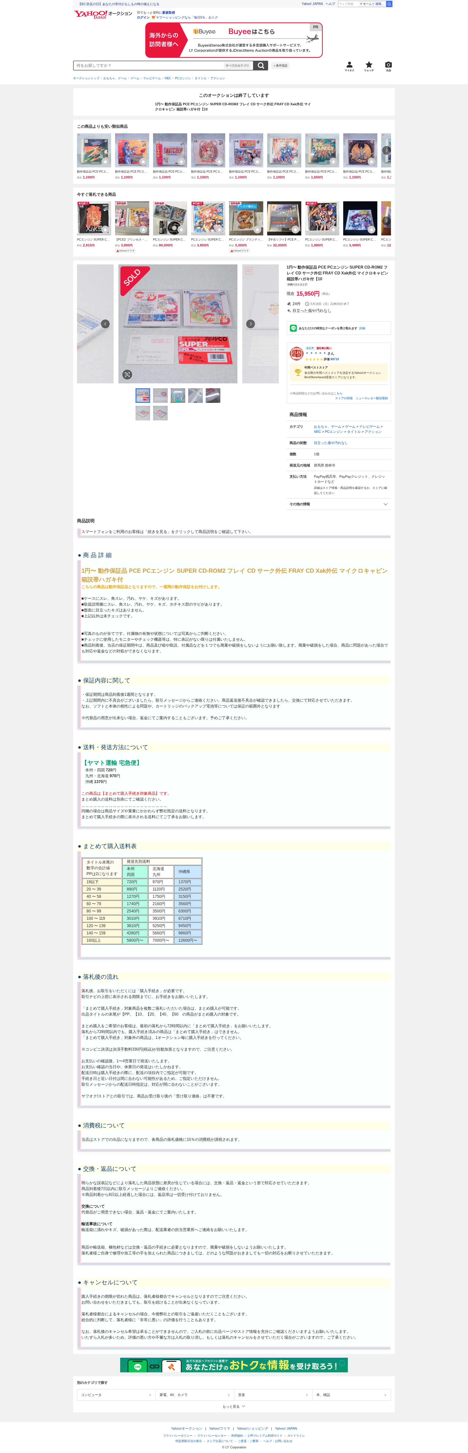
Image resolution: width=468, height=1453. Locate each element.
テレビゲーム (152, 78)
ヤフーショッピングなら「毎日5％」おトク (187, 17)
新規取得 (168, 12)
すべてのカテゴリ (237, 65)
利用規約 (237, 1435)
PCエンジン (183, 78)
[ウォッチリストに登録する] (105, 161)
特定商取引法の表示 (189, 1441)
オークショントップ (86, 78)
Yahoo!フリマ (219, 1428)
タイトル (200, 78)
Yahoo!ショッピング (252, 1428)
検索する (261, 65)
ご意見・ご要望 (248, 1441)
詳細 (362, 328)
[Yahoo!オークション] (104, 12)
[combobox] (149, 65)
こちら (338, 393)
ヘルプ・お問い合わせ (277, 1441)
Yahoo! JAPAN (312, 4)
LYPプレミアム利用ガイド (265, 1435)
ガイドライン (296, 1435)
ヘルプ (330, 4)
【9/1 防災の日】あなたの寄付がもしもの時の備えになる (118, 4)
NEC (168, 78)
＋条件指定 (280, 65)
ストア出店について (220, 1441)
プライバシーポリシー (177, 1435)
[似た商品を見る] (127, 374)
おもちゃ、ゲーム (115, 78)
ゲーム (135, 78)
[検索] (389, 4)
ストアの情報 (344, 398)
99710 (335, 359)
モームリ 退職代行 (374, 4)
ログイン (143, 17)
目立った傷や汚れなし (331, 443)
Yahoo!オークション (186, 1428)
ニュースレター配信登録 (372, 398)
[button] (339, 504)
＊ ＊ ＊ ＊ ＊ (315, 353)
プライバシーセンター (211, 1435)
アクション (217, 78)
